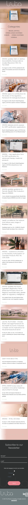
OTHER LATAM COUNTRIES (14, 33)
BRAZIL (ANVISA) (14, 31)
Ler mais (4, 74)
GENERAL (14, 37)
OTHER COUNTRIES (18, 35)
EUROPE (6, 35)
